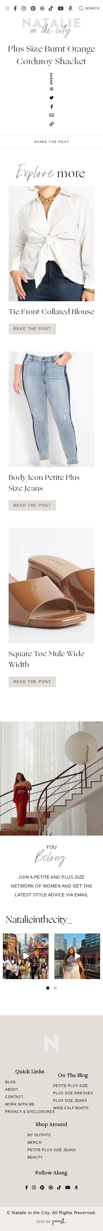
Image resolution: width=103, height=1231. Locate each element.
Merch (34, 1143)
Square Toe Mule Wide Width (46, 659)
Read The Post (32, 329)
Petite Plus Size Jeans (51, 1150)
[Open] (26, 956)
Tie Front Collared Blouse (51, 312)
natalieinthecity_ (39, 920)
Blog (10, 1082)
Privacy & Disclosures (30, 1112)
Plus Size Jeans (70, 1101)
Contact (14, 1097)
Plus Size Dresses (73, 1093)
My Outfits (39, 1135)
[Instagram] (43, 974)
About (11, 1089)
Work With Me (20, 1104)
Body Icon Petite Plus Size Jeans (44, 483)
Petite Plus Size (70, 1086)
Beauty (35, 1157)
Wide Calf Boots (71, 1108)
